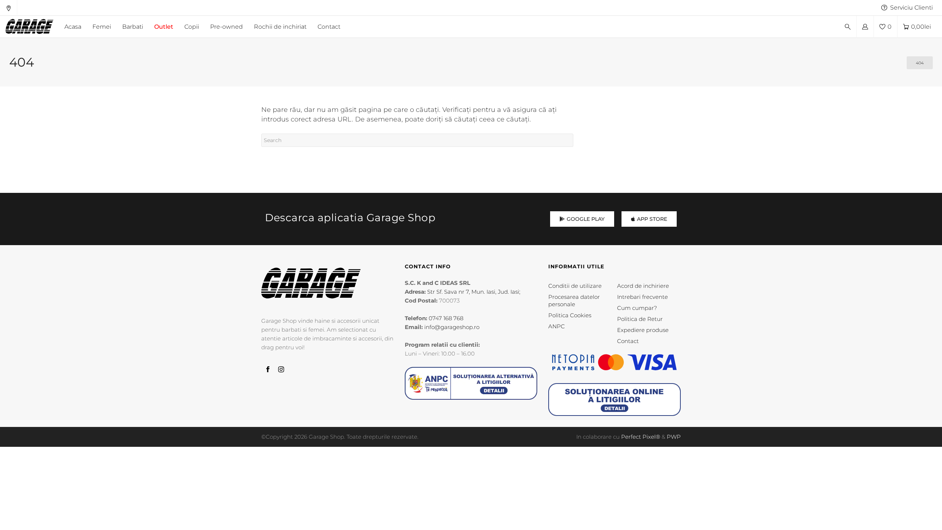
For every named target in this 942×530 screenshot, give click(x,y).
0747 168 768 (446, 318)
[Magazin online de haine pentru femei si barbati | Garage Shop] (311, 283)
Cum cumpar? (637, 307)
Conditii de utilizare (575, 285)
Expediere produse (643, 329)
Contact (628, 341)
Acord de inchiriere (643, 285)
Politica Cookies (569, 315)
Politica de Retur (640, 318)
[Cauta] (847, 27)
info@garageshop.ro (451, 327)
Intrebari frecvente (642, 296)
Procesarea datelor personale (574, 300)
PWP (674, 436)
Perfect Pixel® (640, 436)
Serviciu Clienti (911, 7)
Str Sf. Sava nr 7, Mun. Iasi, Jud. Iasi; (473, 291)
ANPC (556, 326)
